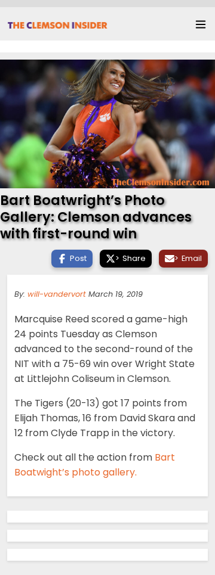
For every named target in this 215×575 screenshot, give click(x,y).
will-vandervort (56, 294)
